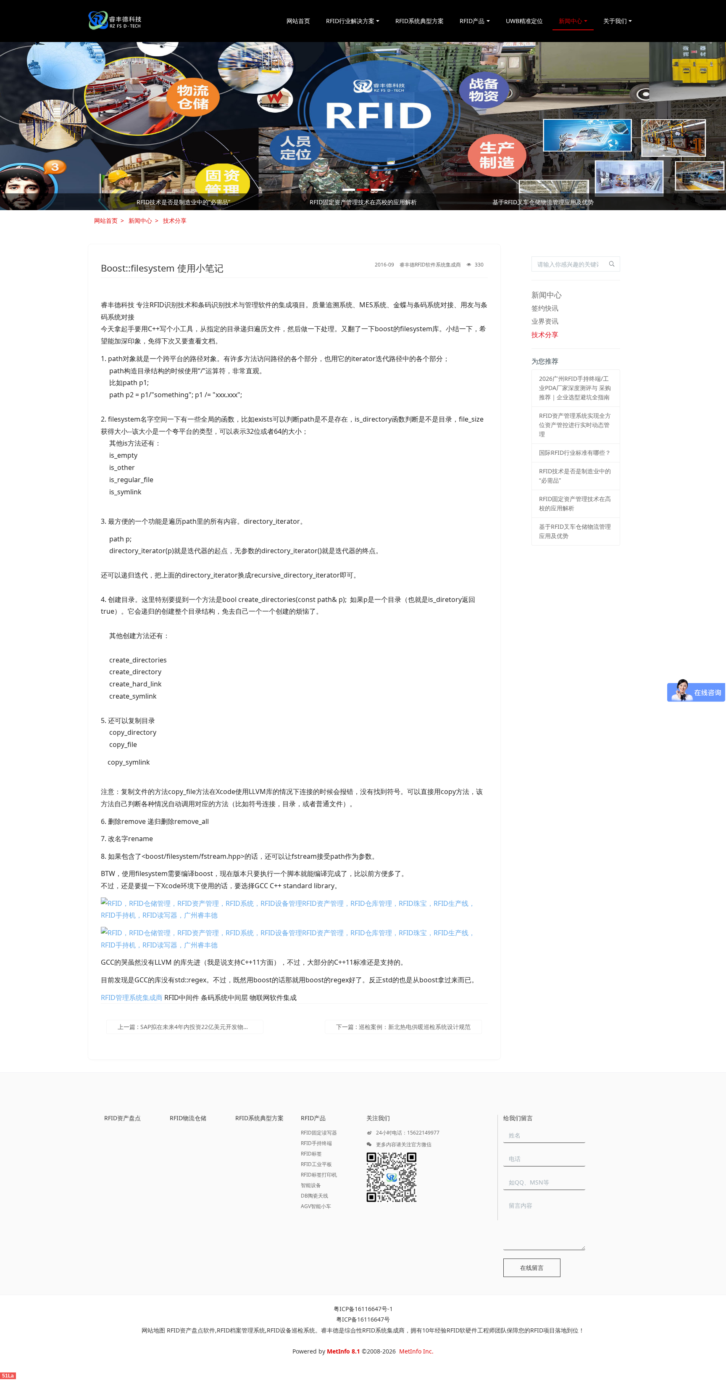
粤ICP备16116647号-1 (363, 1309)
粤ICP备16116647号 (363, 1319)
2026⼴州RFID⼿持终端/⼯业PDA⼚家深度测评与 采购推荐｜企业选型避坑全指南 (575, 388)
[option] (363, 126)
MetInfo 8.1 (343, 1351)
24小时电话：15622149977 (407, 1132)
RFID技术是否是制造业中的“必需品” (183, 202)
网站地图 (153, 1330)
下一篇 (403, 1027)
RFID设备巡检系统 (291, 1330)
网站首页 (298, 21)
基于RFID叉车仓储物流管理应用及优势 (543, 202)
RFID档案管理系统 (241, 1330)
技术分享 (175, 220)
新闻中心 (140, 220)
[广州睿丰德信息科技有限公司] (114, 21)
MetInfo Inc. (416, 1351)
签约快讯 (544, 308)
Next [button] (628, 202)
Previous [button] (97, 202)
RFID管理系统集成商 (132, 997)
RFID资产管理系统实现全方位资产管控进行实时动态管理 (575, 425)
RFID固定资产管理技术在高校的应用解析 (363, 202)
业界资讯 (544, 321)
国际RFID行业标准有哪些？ (575, 452)
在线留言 (532, 1268)
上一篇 (190, 1027)
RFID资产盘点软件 (191, 1330)
